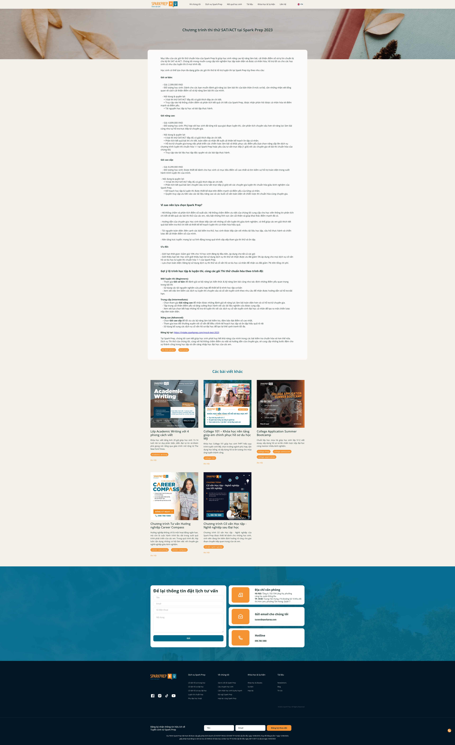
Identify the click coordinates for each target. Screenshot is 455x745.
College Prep (263, 451)
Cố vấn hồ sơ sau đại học (197, 690)
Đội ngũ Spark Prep (225, 694)
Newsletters (282, 683)
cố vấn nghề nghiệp (214, 547)
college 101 (210, 458)
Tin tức (280, 690)
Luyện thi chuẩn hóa (195, 694)
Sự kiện (250, 687)
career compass (179, 550)
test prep (184, 350)
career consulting (160, 550)
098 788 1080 (260, 640)
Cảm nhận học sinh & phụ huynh (230, 690)
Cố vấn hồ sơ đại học (196, 687)
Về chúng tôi (195, 4)
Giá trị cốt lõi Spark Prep (227, 683)
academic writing (159, 454)
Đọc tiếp (153, 460)
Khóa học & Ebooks (255, 683)
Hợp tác (251, 690)
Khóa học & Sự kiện (266, 4)
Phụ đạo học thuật (195, 698)
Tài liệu (250, 4)
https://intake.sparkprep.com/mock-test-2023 (196, 332)
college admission (282, 451)
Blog (279, 687)
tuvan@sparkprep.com (265, 619)
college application (266, 457)
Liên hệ (283, 4)
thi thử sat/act (168, 350)
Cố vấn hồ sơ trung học (196, 683)
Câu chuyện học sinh (225, 687)
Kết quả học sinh (234, 4)
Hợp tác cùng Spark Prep (227, 698)
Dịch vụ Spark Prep (213, 4)
